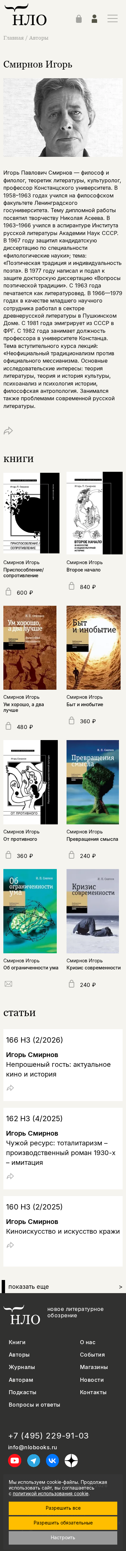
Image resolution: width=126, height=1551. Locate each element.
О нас (87, 1342)
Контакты (93, 1392)
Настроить (63, 1537)
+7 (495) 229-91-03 (48, 1436)
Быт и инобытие (85, 704)
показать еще (65, 1286)
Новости (92, 1380)
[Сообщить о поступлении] (8, 985)
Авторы (38, 38)
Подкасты (23, 1392)
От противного (20, 839)
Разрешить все (63, 1508)
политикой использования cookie (50, 1493)
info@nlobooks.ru (32, 1447)
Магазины (94, 1367)
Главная (13, 38)
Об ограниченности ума (30, 967)
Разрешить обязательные (63, 1522)
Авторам (21, 1380)
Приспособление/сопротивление (23, 572)
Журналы (22, 1367)
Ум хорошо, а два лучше (23, 707)
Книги (17, 1342)
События (92, 1355)
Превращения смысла (92, 839)
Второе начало (83, 570)
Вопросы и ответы (34, 1405)
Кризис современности (94, 967)
